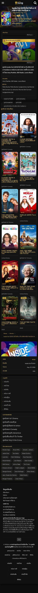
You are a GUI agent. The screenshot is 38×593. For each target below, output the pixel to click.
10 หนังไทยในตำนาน (9, 507)
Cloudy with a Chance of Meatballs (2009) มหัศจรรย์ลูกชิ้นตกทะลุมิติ (10, 142)
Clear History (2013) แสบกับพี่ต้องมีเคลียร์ (27, 140)
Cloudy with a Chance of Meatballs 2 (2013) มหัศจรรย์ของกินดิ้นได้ (10, 180)
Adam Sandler (28, 460)
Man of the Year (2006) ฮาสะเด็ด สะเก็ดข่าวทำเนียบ (27, 288)
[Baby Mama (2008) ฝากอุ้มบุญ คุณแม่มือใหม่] (10, 237)
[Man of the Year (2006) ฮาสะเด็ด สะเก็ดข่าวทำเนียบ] (28, 272)
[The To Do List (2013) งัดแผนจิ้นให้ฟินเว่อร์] (28, 164)
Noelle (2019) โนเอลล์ (28, 215)
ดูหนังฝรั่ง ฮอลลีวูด (24, 21)
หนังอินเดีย (7, 401)
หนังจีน (6, 389)
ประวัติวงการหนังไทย (9, 515)
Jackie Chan (6, 453)
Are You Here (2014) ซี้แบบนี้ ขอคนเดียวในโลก (28, 252)
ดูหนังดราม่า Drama (10, 418)
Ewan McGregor (19, 471)
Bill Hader (14, 81)
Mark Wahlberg (15, 457)
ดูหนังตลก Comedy (17, 19)
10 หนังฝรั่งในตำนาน (9, 512)
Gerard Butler (31, 468)
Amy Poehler (7, 81)
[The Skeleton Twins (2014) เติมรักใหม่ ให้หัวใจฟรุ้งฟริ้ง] (10, 201)
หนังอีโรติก (7, 405)
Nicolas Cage (6, 449)
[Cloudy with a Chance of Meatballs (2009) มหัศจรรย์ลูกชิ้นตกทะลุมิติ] (10, 125)
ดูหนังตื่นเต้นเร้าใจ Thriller (13, 436)
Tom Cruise (27, 464)
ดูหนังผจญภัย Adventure (12, 433)
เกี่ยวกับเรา (6, 492)
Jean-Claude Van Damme (10, 475)
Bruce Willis (16, 449)
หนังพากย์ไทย (26, 550)
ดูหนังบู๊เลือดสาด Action (11, 426)
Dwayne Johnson (7, 468)
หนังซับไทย (7, 555)
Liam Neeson (17, 460)
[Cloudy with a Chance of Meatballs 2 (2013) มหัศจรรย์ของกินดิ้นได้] (10, 164)
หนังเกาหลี (7, 393)
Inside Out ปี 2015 (8, 99)
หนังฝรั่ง (6, 382)
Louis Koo (5, 457)
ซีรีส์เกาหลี (24, 555)
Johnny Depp (16, 464)
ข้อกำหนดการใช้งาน (9, 500)
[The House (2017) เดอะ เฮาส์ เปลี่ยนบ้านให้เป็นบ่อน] (10, 272)
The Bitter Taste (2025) (27, 322)
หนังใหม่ (19, 550)
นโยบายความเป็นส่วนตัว (10, 498)
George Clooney (7, 471)
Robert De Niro (26, 453)
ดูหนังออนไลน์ (10, 550)
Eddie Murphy (23, 475)
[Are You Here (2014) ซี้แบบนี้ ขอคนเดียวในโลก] (28, 237)
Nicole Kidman (7, 460)
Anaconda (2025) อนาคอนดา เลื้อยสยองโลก (10, 323)
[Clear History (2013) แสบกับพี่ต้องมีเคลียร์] (28, 125)
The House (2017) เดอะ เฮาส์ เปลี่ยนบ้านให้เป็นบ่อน (10, 288)
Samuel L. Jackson (28, 449)
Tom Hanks (16, 453)
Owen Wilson (19, 478)
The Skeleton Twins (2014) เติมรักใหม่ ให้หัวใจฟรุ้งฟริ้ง (9, 216)
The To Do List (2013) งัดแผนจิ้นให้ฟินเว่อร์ (27, 179)
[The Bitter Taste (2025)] (28, 308)
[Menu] (3, 3)
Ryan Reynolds (27, 457)
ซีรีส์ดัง (6, 409)
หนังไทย (6, 386)
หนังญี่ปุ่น (7, 397)
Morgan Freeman (7, 478)
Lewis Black (22, 81)
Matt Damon (6, 464)
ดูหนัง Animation (20, 99)
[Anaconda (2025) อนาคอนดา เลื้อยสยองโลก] (10, 308)
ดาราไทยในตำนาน (8, 509)
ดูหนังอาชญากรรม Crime (12, 440)
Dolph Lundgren (19, 468)
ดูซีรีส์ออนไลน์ (16, 555)
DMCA (5, 495)
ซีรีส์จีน (31, 555)
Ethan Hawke (30, 471)
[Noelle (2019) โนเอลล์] (28, 201)
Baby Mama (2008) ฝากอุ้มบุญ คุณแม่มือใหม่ (9, 252)
